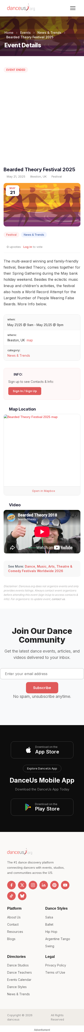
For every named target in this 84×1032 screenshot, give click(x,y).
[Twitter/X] (22, 885)
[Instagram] (33, 885)
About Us (14, 917)
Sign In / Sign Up (25, 391)
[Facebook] (11, 885)
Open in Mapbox (43, 491)
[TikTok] (11, 896)
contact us (58, 599)
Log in (27, 247)
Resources (15, 932)
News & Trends (49, 32)
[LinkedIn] (43, 885)
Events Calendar (19, 980)
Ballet (49, 924)
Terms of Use (55, 972)
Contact (13, 924)
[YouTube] (65, 885)
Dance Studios (18, 965)
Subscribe (42, 687)
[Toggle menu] (73, 8)
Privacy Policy (55, 965)
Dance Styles (17, 987)
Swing (49, 946)
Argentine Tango (57, 939)
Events (25, 32)
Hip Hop (51, 932)
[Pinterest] (54, 885)
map (30, 340)
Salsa (49, 917)
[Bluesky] (22, 896)
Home (8, 32)
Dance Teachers (19, 972)
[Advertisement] (42, 120)
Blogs (11, 939)
